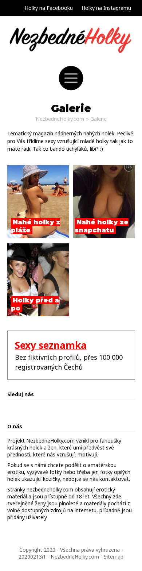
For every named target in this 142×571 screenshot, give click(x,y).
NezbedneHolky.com (60, 118)
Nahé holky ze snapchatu (102, 226)
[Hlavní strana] (71, 58)
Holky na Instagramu (106, 7)
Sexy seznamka (51, 345)
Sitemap (113, 556)
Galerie (98, 118)
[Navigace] (71, 88)
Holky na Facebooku (49, 7)
